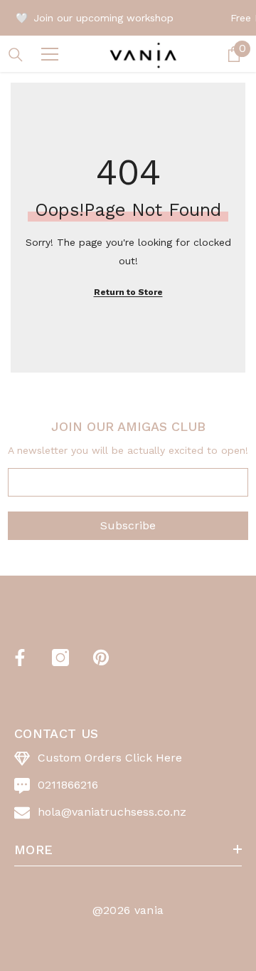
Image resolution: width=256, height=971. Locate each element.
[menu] (49, 54)
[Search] (15, 54)
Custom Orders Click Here (110, 757)
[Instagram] (60, 658)
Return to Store (128, 292)
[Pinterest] (101, 658)
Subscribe (128, 525)
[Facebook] (20, 658)
